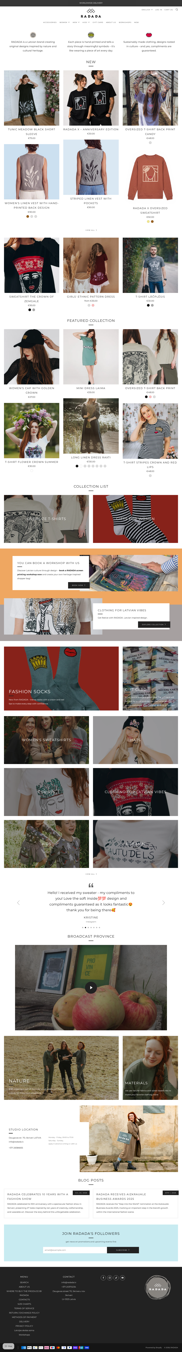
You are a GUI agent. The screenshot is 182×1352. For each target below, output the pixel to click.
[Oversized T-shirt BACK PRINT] (150, 356)
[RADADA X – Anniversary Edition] (91, 98)
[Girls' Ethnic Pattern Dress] (91, 265)
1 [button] (82, 927)
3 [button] (88, 927)
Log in (158, 10)
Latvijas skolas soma (24, 1330)
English (146, 10)
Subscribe (121, 1250)
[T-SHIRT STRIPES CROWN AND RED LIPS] (150, 431)
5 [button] (93, 927)
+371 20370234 (69, 1287)
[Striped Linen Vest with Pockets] (91, 167)
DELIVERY (24, 1321)
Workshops (24, 1334)
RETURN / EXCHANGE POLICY (24, 1313)
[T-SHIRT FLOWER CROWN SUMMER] (31, 430)
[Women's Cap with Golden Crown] (31, 356)
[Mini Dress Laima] (91, 356)
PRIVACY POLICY (24, 1326)
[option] (91, 904)
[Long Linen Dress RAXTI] (91, 426)
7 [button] (99, 927)
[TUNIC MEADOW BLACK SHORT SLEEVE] (31, 98)
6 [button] (96, 927)
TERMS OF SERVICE (24, 1308)
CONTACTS (24, 1299)
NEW (136, 22)
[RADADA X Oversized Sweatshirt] (150, 176)
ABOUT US (111, 22)
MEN (75, 22)
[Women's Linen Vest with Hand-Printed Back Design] (31, 171)
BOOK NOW (77, 585)
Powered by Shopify (154, 1348)
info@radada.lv (68, 1282)
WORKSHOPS (125, 22)
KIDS (85, 22)
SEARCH (24, 1282)
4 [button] (91, 927)
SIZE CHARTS (24, 1304)
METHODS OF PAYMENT (24, 1317)
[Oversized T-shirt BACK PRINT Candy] (150, 98)
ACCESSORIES (50, 22)
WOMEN (63, 22)
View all (90, 230)
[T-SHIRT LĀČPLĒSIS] (150, 265)
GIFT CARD (98, 22)
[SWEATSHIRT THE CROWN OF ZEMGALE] (31, 265)
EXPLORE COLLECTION (153, 625)
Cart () (169, 10)
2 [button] (85, 927)
